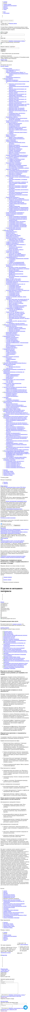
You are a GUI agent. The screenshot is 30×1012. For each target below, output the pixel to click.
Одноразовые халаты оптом (16, 222)
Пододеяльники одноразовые (16, 166)
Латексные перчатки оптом (15, 327)
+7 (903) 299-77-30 (5, 970)
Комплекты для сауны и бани (16, 314)
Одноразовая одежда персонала (10, 910)
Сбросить (5, 483)
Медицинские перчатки (21, 635)
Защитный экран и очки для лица (17, 239)
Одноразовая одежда (14, 125)
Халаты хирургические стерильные (18, 217)
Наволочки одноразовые (15, 164)
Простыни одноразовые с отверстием (18, 185)
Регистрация (6, 13)
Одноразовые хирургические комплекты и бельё (15, 664)
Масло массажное (14, 304)
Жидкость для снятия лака (15, 301)
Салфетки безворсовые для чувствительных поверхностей (16, 201)
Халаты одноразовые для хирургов (18, 226)
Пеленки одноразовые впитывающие (18, 156)
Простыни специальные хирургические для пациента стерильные (18, 193)
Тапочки (11, 133)
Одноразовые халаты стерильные (17, 224)
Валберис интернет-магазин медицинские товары (12, 557)
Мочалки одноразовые (14, 124)
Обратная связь (4, 969)
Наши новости (4, 485)
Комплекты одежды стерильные (11, 913)
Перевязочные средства (9, 637)
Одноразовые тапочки (15, 287)
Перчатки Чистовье (14, 270)
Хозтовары (6, 653)
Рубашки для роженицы (15, 150)
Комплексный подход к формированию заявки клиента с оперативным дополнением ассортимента (14, 532)
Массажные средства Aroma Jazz (17, 317)
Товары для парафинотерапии (16, 306)
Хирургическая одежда (15, 115)
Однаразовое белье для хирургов (17, 113)
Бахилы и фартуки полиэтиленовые (14, 641)
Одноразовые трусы (14, 294)
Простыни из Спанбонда (15, 173)
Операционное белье (14, 114)
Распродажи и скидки (8, 472)
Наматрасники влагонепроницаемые (18, 165)
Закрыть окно (4, 59)
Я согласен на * (14, 994)
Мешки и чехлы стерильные (16, 137)
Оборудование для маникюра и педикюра (19, 268)
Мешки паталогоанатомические (17, 138)
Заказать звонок (13, 23)
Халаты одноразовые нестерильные (18, 216)
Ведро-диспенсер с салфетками (16, 198)
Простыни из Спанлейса (15, 174)
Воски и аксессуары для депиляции (18, 300)
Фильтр (2, 602)
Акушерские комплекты (15, 229)
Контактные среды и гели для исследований (13, 648)
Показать (5, 482)
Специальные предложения (10, 5)
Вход (4, 11)
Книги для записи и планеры (16, 303)
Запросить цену (13, 1009)
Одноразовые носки (14, 285)
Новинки (5, 469)
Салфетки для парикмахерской (16, 262)
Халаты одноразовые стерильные (13, 667)
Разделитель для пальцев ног (16, 289)
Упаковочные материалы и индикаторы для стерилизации (13, 646)
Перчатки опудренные (14, 329)
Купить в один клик (16, 996)
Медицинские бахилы (14, 366)
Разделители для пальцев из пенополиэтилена (15, 247)
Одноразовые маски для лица (16, 240)
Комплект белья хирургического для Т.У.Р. (19, 104)
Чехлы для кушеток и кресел (16, 249)
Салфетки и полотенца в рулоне (17, 159)
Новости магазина (6, 524)
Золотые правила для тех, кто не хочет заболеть (12, 542)
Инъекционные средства (9, 636)
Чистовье (11, 634)
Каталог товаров (4, 66)
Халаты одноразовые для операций (18, 225)
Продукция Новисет (19, 665)
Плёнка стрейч (12, 245)
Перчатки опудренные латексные (17, 331)
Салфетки (11, 261)
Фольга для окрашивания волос (16, 263)
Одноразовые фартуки (14, 295)
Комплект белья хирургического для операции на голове (17, 100)
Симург (10, 631)
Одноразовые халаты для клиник (17, 221)
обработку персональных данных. (17, 41)
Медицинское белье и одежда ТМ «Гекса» (16, 487)
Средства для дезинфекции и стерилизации (16, 310)
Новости (5, 6)
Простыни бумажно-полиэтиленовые (18, 171)
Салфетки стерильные (14, 161)
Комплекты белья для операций (16, 108)
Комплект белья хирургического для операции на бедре (17, 97)
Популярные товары (8, 471)
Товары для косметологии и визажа (18, 305)
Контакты (5, 8)
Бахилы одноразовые (14, 145)
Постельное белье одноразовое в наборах (19, 168)
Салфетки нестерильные (15, 160)
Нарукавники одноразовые (15, 148)
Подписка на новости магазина (8, 517)
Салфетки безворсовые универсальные (18, 208)
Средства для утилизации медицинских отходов (14, 650)
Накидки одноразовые (14, 147)
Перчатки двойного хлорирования (17, 328)
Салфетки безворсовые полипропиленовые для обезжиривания (18, 207)
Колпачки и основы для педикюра (17, 267)
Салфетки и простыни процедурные (18, 132)
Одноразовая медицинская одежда (14, 508)
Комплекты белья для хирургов (17, 109)
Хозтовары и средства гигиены (17, 323)
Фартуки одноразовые (14, 151)
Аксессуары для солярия (15, 253)
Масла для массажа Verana (15, 315)
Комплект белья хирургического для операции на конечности (17, 102)
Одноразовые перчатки (15, 286)
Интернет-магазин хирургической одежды (13, 659)
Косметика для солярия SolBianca (17, 254)
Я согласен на (14, 41)
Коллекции (3, 528)
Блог (2, 539)
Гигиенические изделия (21, 651)
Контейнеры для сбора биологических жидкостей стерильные (18, 119)
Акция (4, 9)
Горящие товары (7, 4)
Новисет (11, 632)
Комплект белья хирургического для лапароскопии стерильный (17, 94)
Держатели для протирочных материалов (19, 199)
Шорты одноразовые (14, 154)
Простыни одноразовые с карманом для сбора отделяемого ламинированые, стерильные (18, 183)
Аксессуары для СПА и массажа (17, 313)
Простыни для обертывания (16, 128)
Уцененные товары (7, 475)
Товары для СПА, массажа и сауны (18, 320)
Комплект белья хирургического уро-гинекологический (18, 106)
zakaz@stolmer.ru (24, 944)
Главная (5, 1)
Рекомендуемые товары (9, 473)
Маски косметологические (15, 123)
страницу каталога (17, 624)
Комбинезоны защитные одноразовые (18, 146)
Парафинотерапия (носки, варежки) (18, 127)
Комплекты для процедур (15, 291)
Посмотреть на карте (6, 952)
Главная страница (5, 627)
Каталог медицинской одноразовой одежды (16, 501)
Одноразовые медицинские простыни (19, 170)
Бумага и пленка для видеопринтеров (12, 649)
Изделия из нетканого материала (11, 639)
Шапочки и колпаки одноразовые (17, 152)
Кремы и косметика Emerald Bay (17, 255)
